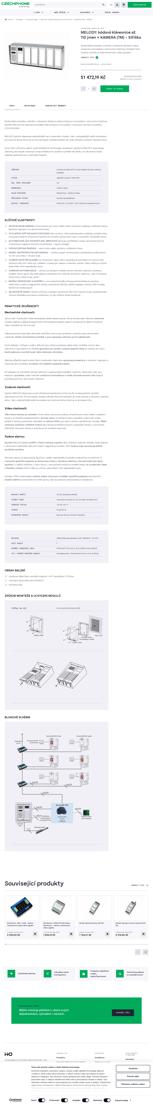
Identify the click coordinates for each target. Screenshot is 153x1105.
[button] (111, 4)
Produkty (61, 1058)
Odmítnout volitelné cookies (133, 1084)
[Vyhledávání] (103, 4)
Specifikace (30, 106)
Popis (12, 106)
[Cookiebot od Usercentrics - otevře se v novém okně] (15, 1100)
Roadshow (99, 1058)
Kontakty (130, 1059)
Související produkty (55, 106)
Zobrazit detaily (121, 1100)
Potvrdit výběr (133, 1076)
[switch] (64, 1100)
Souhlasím (133, 1068)
